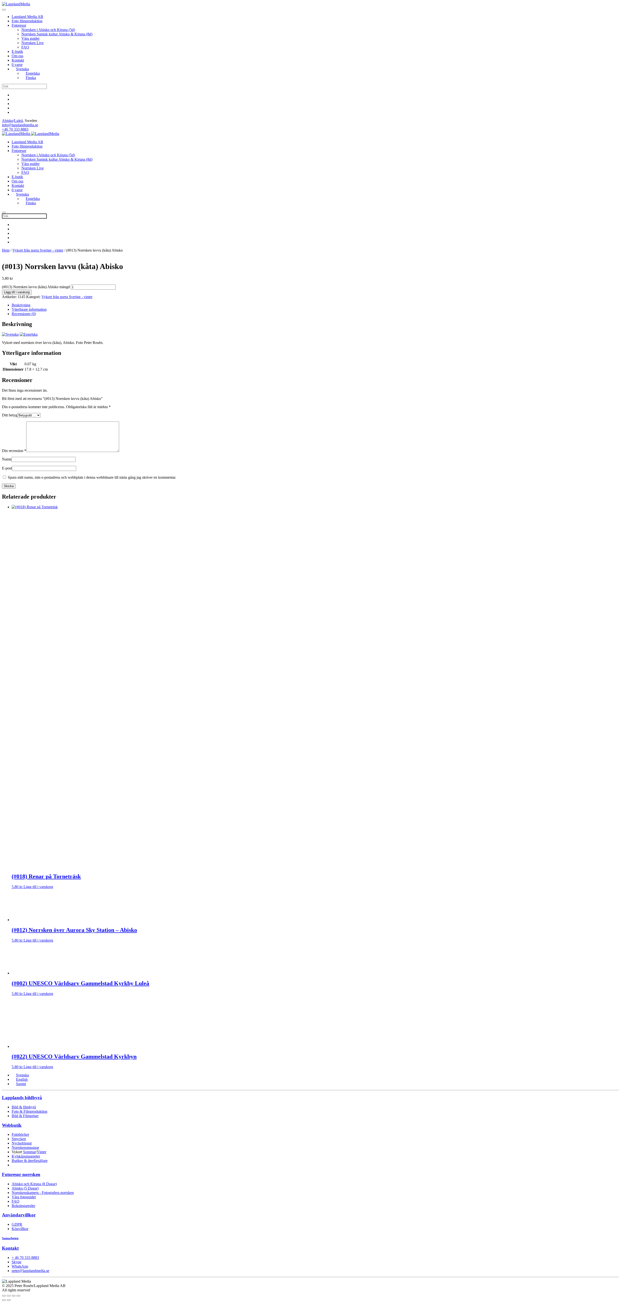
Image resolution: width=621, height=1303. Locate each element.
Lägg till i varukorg (17, 292)
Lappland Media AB (27, 17)
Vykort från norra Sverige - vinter (37, 250)
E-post (7, 468)
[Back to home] (16, 4)
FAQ (25, 47)
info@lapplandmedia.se (20, 125)
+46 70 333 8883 (15, 129)
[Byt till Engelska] (29, 334)
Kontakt (18, 60)
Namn (6, 459)
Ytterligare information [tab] (29, 309)
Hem (5, 250)
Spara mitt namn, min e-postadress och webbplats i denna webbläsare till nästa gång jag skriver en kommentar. (92, 477)
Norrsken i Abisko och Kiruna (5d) (48, 30)
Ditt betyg (9, 415)
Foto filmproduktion (27, 21)
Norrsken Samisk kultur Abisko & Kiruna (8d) (56, 34)
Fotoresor (19, 25)
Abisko (7, 121)
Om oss (17, 56)
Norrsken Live (32, 43)
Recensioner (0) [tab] (24, 314)
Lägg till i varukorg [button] (38, 887)
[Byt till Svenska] (10, 334)
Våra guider (30, 38)
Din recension (14, 451)
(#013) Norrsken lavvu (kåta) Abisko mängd (36, 287)
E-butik (17, 51)
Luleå (18, 121)
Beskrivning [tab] (21, 305)
